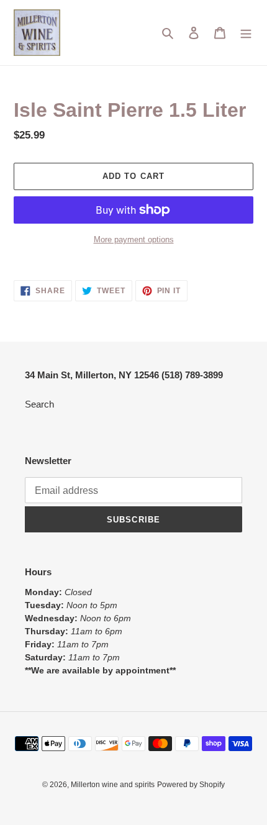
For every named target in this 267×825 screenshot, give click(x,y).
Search (39, 404)
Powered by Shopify (191, 784)
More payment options (134, 239)
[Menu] (246, 32)
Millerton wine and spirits (113, 784)
